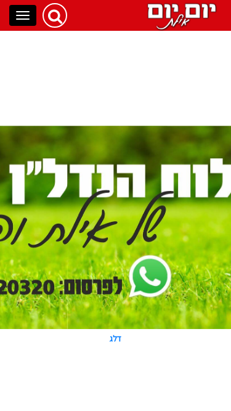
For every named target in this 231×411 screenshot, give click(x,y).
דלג (115, 338)
